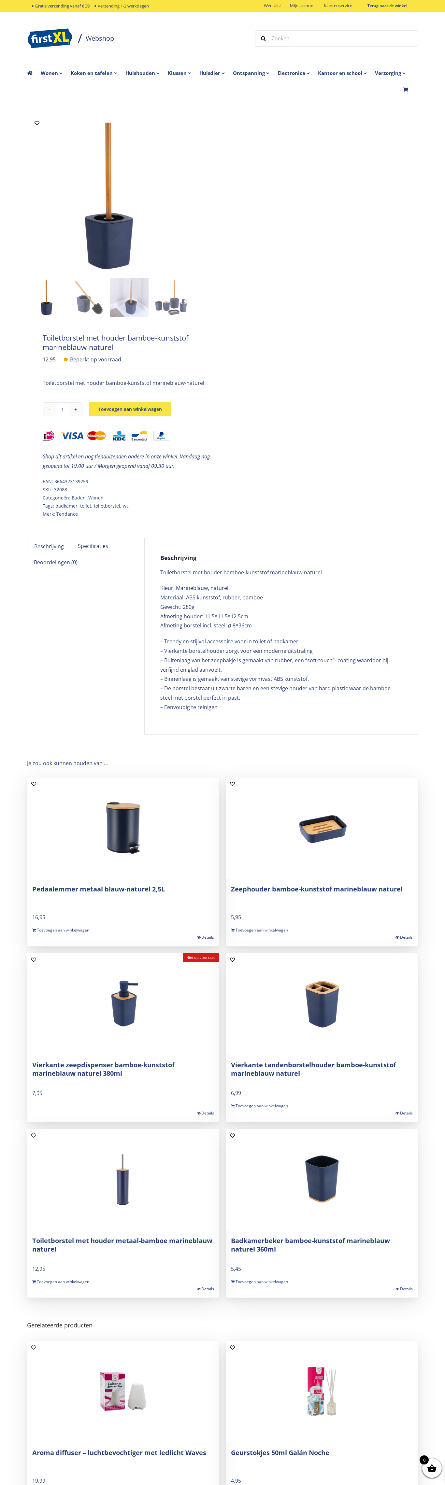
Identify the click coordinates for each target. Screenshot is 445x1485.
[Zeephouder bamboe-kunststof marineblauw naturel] (322, 828)
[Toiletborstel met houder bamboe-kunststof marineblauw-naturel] (108, 194)
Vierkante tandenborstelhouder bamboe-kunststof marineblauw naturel (313, 1069)
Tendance (67, 514)
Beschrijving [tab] (49, 546)
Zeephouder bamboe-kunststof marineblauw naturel (317, 889)
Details (207, 937)
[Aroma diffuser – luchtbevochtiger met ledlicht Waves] (123, 1391)
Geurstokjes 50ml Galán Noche (280, 1452)
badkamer (66, 506)
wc (126, 506)
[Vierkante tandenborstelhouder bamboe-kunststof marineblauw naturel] (322, 1003)
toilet (85, 506)
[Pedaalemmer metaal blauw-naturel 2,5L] (123, 828)
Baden (79, 498)
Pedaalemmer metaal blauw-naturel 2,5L (98, 889)
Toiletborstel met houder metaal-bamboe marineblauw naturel (122, 1245)
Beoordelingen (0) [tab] (56, 562)
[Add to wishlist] (37, 123)
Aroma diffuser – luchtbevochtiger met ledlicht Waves (119, 1452)
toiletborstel (107, 506)
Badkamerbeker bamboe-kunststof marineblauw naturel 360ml (310, 1245)
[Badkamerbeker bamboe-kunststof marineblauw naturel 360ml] (322, 1179)
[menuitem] (56, 73)
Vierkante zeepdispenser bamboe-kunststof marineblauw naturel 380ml (103, 1069)
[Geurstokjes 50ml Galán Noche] (322, 1391)
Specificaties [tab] (93, 546)
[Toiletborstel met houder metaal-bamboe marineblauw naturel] (123, 1179)
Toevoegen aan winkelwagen (130, 409)
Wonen (96, 498)
